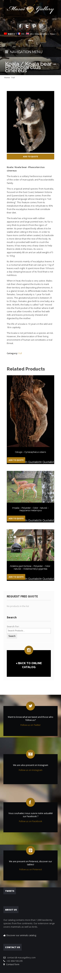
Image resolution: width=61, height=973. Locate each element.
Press (52, 34)
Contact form (12, 964)
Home (7, 77)
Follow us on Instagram (30, 770)
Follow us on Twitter (31, 724)
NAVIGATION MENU (25, 52)
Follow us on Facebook (30, 821)
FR (22, 34)
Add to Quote (30, 156)
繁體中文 (11, 34)
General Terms (41, 34)
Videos (30, 40)
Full (13, 77)
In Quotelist (32, 462)
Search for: (13, 626)
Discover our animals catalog (21, 935)
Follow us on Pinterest (30, 869)
